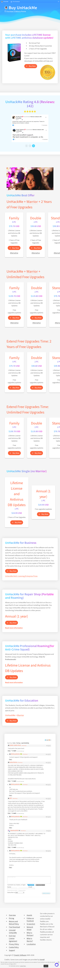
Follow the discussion (50, 740)
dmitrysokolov (15, 754)
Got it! (45, 966)
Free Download (14, 927)
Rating (18, 743)
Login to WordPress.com (40, 885)
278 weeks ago (24, 745)
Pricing (11, 918)
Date (14, 743)
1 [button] (26, 146)
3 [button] (33, 146)
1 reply (14, 750)
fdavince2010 (14, 830)
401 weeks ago (23, 830)
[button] (58, 1)
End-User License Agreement (13, 938)
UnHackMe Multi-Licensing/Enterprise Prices (21, 576)
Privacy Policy (14, 944)
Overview (12, 915)
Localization (31, 944)
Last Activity (25, 743)
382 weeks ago (15, 798)
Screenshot (31, 924)
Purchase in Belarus (13, 11)
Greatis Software (20, 955)
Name (9, 887)
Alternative (14, 253)
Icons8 (42, 959)
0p (19, 830)
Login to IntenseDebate (30, 885)
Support (12, 950)
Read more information (14, 628)
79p (21, 784)
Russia (23, 11)
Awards (29, 915)
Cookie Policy (23, 966)
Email (30, 887)
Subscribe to (11, 892)
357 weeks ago (20, 762)
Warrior (32, 201)
